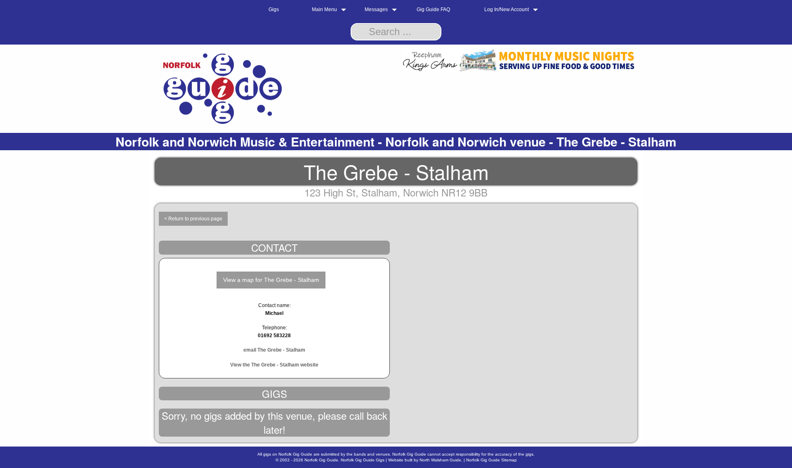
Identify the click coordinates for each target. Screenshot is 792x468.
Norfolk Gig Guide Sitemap (491, 460)
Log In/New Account (506, 9)
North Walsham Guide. (441, 460)
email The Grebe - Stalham (274, 350)
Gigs (274, 9)
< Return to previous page (193, 219)
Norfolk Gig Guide (321, 460)
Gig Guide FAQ (433, 9)
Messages (376, 9)
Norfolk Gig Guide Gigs (362, 460)
